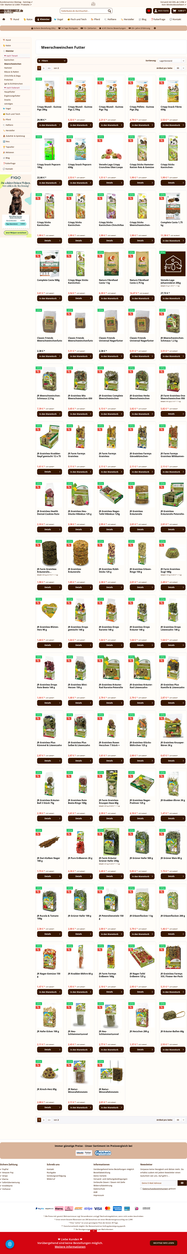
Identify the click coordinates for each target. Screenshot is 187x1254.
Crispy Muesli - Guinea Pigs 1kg (111, 108)
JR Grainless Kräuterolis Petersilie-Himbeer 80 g (172, 512)
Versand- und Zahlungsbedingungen (110, 1179)
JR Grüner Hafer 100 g (79, 915)
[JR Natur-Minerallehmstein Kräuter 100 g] (111, 1073)
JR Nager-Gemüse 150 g (48, 975)
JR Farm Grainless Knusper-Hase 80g (108, 801)
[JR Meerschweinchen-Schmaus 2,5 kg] (49, 379)
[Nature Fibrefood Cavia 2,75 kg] (142, 264)
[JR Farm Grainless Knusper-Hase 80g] (111, 784)
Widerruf (51, 1179)
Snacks (7, 99)
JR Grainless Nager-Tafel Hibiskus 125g (109, 512)
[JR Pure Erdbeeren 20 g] (80, 842)
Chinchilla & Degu (12, 75)
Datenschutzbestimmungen (155, 1188)
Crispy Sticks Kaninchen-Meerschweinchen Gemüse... (171, 166)
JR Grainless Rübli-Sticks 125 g (109, 570)
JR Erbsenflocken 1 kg (141, 915)
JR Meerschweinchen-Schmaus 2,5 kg (48, 397)
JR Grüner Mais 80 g (171, 858)
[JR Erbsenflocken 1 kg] (142, 899)
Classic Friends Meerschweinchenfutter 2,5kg (80, 339)
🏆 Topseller (8, 147)
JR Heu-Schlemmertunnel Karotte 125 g (109, 1032)
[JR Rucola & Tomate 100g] (49, 899)
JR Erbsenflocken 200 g (173, 915)
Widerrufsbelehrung (103, 1185)
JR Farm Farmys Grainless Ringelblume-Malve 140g (78, 455)
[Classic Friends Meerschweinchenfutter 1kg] (49, 321)
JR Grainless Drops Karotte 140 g (109, 628)
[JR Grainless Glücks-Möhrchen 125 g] (142, 726)
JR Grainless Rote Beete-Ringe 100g (77, 801)
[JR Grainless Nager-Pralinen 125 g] (142, 784)
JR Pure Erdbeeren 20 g (80, 858)
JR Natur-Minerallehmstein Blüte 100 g (78, 1090)
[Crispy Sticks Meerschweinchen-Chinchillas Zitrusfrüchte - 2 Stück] (142, 206)
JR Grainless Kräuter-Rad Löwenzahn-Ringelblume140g (141, 686)
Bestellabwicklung (102, 1172)
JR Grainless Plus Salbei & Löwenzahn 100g (79, 744)
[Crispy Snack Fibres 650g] (173, 90)
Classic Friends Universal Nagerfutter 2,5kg (142, 339)
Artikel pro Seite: (165, 68)
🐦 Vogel (7, 108)
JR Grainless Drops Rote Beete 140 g (47, 686)
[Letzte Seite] (49, 68)
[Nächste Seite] (44, 68)
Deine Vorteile (100, 1175)
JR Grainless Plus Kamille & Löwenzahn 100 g (173, 686)
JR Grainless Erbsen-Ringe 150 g (140, 570)
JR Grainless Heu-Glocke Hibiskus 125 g (79, 512)
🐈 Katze (7, 45)
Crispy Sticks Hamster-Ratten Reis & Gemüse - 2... (142, 166)
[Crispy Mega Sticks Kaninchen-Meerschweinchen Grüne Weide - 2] (80, 264)
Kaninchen (9, 60)
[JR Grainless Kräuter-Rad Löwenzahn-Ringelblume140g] (142, 668)
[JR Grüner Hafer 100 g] (80, 899)
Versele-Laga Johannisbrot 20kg (171, 281)
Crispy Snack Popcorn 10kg (49, 166)
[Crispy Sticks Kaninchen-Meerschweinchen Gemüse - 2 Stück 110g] (173, 148)
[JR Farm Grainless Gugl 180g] (173, 553)
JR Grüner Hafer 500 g (141, 858)
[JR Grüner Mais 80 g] (173, 842)
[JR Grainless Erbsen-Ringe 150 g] (142, 553)
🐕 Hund (7, 40)
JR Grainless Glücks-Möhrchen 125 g (140, 744)
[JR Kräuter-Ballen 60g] (173, 1015)
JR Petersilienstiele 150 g (111, 917)
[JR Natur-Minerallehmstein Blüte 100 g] (80, 1073)
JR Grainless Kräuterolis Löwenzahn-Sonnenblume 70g (139, 512)
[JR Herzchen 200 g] (142, 1015)
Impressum (99, 1195)
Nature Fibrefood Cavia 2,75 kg (139, 281)
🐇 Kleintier (8, 51)
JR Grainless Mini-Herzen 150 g (77, 686)
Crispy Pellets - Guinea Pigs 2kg (142, 108)
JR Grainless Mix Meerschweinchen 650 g (80, 397)
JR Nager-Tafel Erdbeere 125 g (137, 975)
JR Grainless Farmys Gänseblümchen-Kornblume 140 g (140, 455)
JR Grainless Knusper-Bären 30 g (172, 744)
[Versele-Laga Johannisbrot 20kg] (173, 264)
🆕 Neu (6, 141)
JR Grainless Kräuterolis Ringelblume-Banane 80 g (79, 570)
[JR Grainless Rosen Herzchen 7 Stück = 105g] (111, 726)
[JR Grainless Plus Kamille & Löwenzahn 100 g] (173, 668)
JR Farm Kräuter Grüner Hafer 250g (109, 859)
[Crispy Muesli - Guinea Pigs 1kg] (111, 90)
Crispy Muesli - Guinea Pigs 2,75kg (80, 108)
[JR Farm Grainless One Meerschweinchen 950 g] (173, 379)
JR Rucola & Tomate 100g (47, 917)
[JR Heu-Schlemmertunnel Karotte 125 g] (111, 1015)
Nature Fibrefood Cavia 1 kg (108, 281)
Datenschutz (99, 1189)
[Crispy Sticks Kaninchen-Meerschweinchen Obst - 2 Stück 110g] (49, 206)
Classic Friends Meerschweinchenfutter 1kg (49, 339)
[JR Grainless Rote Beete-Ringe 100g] (80, 784)
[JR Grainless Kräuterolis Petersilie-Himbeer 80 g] (173, 495)
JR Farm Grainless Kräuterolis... (46, 570)
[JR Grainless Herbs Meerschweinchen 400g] (142, 379)
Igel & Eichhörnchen (13, 83)
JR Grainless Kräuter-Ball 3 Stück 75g (48, 801)
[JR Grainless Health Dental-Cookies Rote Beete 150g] (49, 495)
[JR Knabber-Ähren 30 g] (173, 784)
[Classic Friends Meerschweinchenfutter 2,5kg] (80, 321)
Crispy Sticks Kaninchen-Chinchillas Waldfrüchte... (111, 223)
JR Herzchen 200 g (139, 1031)
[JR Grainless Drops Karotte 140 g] (111, 610)
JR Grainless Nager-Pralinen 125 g (140, 801)
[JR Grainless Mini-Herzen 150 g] (80, 668)
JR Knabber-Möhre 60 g (80, 973)
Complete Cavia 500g (48, 280)
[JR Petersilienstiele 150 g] (111, 899)
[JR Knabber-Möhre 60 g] (80, 957)
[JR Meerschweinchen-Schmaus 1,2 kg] (173, 321)
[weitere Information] (155, 28)
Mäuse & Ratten (11, 71)
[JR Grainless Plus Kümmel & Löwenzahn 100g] (49, 726)
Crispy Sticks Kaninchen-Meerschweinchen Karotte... (78, 223)
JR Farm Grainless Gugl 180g (170, 570)
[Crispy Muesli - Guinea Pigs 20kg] (49, 90)
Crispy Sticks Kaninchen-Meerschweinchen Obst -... (47, 223)
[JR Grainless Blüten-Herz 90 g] (49, 610)
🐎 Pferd (7, 119)
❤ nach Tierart (11, 55)
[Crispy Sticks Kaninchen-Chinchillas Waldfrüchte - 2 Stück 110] (111, 206)
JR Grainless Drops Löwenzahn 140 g (171, 628)
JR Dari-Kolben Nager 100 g (48, 859)
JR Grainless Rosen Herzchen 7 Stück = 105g (109, 744)
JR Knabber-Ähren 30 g (173, 800)
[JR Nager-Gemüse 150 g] (49, 957)
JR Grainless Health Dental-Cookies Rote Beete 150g (48, 512)
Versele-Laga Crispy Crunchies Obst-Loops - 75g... (111, 166)
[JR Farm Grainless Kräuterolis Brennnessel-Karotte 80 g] (49, 553)
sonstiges (8, 103)
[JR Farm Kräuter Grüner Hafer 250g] (111, 842)
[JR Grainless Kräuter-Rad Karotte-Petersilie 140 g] (111, 668)
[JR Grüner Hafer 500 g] (142, 842)
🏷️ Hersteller (9, 130)
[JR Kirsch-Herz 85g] (49, 1073)
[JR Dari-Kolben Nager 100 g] (49, 842)
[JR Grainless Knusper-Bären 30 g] (173, 726)
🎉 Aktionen (8, 152)
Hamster (8, 67)
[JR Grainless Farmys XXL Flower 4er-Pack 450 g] (173, 957)
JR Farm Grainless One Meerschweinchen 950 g (173, 397)
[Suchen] (109, 11)
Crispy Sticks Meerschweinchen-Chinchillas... (140, 223)
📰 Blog (6, 158)
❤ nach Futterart (12, 87)
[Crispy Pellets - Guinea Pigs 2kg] (142, 90)
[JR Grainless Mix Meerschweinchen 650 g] (80, 379)
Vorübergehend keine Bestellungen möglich (114, 1169)
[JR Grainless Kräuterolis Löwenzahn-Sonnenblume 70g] (142, 495)
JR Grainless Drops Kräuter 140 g (140, 628)
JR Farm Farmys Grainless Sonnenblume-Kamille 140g (111, 455)
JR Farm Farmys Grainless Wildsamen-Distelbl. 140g (172, 455)
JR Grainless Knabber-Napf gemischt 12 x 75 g (49, 455)
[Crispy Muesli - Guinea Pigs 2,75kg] (80, 90)
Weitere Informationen (70, 1247)
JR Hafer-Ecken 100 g (48, 1031)
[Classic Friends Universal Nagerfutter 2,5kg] (142, 321)
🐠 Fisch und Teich (11, 114)
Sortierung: (151, 60)
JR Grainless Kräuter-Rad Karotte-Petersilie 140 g (111, 686)
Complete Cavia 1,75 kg (172, 223)
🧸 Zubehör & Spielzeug (14, 136)
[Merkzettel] (149, 11)
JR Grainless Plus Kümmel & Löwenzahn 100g (49, 744)
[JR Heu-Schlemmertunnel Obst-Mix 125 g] (80, 1015)
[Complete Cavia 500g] (49, 264)
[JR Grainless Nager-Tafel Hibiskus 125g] (111, 495)
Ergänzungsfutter (12, 95)
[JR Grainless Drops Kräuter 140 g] (142, 610)
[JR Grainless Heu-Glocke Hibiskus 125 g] (80, 495)
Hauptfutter (9, 91)
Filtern (44, 60)
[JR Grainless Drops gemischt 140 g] (80, 610)
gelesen (159, 1188)
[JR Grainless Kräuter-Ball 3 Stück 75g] (49, 784)
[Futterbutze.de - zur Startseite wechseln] (11, 11)
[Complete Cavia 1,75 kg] (173, 206)
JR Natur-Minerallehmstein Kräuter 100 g (109, 1090)
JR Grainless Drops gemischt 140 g (78, 628)
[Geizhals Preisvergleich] (103, 1153)
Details (109, 182)
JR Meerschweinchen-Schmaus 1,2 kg (172, 339)
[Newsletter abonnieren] (182, 1183)
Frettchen (8, 79)
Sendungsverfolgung (56, 1175)
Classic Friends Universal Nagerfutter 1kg (111, 339)
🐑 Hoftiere (8, 125)
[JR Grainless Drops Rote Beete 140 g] (49, 668)
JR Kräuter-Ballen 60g (172, 1031)
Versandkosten (87, 1216)
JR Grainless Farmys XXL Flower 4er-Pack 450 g (172, 975)
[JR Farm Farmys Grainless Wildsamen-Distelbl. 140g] (173, 437)
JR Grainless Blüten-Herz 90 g (48, 628)
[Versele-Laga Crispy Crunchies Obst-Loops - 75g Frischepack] (111, 148)
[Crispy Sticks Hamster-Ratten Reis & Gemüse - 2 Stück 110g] (142, 148)
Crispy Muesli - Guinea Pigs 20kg (49, 108)
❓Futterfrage (9, 163)
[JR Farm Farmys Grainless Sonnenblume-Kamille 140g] (111, 437)
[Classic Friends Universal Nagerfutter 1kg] (111, 321)
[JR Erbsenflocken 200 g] (173, 899)
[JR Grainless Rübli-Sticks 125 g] (111, 553)
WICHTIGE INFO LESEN (163, 1243)
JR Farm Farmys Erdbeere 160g (107, 975)
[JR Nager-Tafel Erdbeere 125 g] (142, 957)
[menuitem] (86, 11)
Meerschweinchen (12, 64)
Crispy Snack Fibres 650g (171, 108)
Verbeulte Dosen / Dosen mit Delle (109, 1182)
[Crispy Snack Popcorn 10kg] (49, 148)
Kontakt (50, 1169)
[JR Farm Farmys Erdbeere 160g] (111, 957)
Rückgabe (51, 1172)
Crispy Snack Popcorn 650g (79, 166)
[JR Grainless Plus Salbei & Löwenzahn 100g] (80, 726)
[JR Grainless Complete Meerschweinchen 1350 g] (111, 379)
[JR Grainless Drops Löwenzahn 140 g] (173, 610)
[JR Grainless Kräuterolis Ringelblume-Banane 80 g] (80, 553)
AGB (95, 1192)
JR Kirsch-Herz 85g (47, 1089)
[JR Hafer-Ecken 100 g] (49, 1015)
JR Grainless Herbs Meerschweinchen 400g (140, 397)
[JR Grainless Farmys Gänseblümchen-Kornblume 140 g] (142, 437)
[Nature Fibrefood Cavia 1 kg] (111, 264)
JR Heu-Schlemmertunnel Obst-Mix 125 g (78, 1032)
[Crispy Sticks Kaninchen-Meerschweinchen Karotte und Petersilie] (80, 206)
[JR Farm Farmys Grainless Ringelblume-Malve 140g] (80, 437)
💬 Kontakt (8, 169)
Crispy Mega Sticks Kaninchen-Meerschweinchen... (79, 281)
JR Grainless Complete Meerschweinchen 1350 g (111, 397)
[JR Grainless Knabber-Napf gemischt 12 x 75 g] (49, 437)
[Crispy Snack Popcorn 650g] (80, 148)
